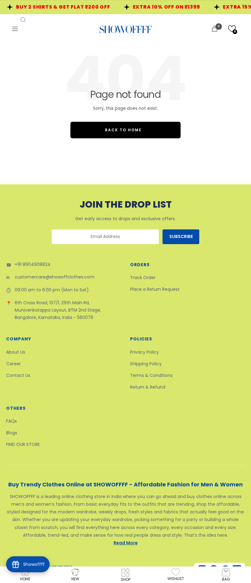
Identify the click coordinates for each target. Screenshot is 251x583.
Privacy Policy (144, 352)
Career (13, 364)
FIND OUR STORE (23, 444)
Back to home (123, 129)
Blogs (11, 433)
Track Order (142, 277)
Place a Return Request (155, 289)
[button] (232, 29)
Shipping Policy (146, 364)
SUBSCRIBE (181, 236)
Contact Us (18, 375)
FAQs (11, 421)
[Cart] (215, 29)
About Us (15, 352)
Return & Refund (147, 387)
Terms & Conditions (151, 375)
